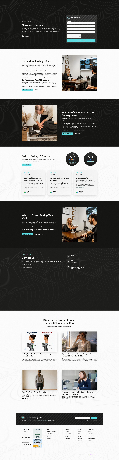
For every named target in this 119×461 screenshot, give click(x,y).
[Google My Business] (30, 444)
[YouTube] (28, 444)
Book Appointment (91, 438)
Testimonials (90, 433)
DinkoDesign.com (94, 454)
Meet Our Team (68, 433)
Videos (79, 431)
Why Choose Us (68, 436)
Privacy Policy (95, 420)
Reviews (89, 431)
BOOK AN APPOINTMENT (27, 89)
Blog (79, 433)
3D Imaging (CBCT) (50, 433)
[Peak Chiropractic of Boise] (26, 430)
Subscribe (80, 440)
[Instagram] (26, 444)
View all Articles (59, 405)
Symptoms (80, 438)
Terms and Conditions (47, 454)
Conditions (80, 436)
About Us (67, 431)
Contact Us (74, 262)
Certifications (67, 438)
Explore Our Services (67, 133)
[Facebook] (22, 444)
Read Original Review (28, 188)
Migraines (29, 21)
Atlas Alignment (49, 436)
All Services (49, 438)
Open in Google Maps (25, 442)
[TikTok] (24, 444)
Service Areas (90, 436)
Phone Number (70, 31)
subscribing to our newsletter (42, 420)
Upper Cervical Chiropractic (51, 431)
